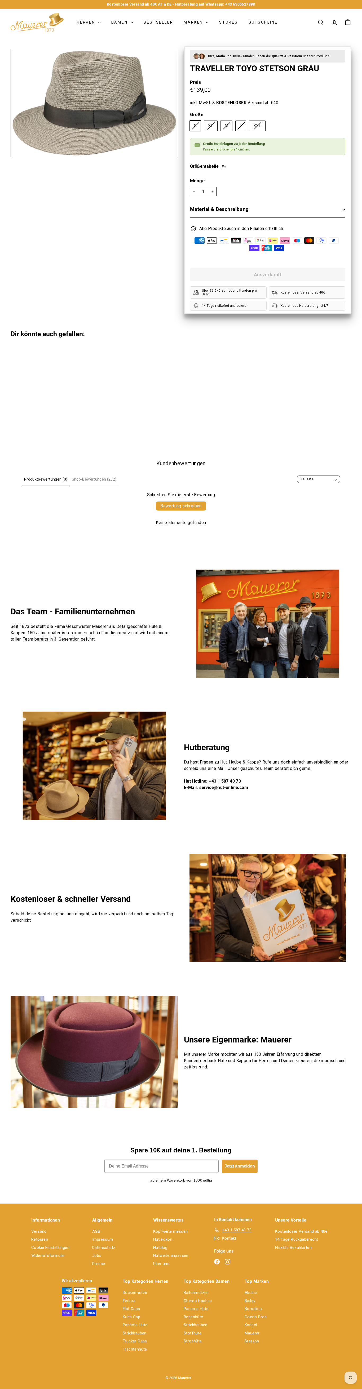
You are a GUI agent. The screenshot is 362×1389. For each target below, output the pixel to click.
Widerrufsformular (48, 1255)
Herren (87, 22)
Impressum (102, 1239)
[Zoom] (94, 103)
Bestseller (158, 22)
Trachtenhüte (135, 1349)
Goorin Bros (256, 1317)
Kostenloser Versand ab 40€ (301, 1231)
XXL (259, 127)
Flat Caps (131, 1308)
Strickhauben (135, 1333)
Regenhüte (193, 1317)
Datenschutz (103, 1247)
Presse (98, 1263)
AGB (96, 1231)
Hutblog (160, 1247)
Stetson (252, 1341)
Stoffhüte (193, 1333)
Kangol (251, 1325)
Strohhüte (193, 1341)
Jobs (96, 1255)
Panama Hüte (135, 1325)
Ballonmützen (196, 1292)
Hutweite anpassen (170, 1255)
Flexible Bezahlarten (293, 1247)
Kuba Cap (131, 1317)
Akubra (251, 1292)
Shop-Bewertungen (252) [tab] (94, 479)
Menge (197, 180)
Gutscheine (263, 22)
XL (212, 127)
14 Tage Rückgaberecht (296, 1239)
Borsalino (253, 1308)
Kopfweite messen (170, 1231)
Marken (194, 22)
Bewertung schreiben (181, 505)
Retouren (39, 1239)
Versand (39, 1231)
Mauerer (252, 1333)
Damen (120, 22)
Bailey (250, 1300)
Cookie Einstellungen (50, 1247)
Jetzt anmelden (239, 1166)
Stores (228, 22)
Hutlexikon (162, 1239)
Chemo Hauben (198, 1300)
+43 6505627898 (240, 4)
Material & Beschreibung (219, 209)
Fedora (129, 1300)
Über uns (161, 1263)
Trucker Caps (135, 1341)
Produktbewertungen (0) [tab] (46, 479)
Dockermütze (135, 1292)
